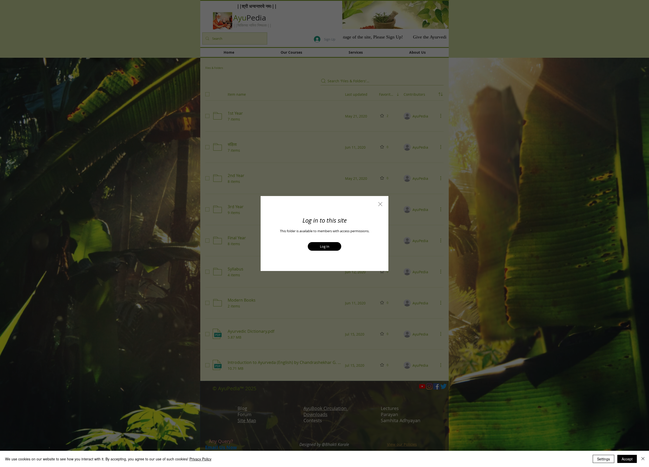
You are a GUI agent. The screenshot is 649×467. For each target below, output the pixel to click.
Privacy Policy (200, 458)
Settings (603, 458)
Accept (627, 458)
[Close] (643, 459)
